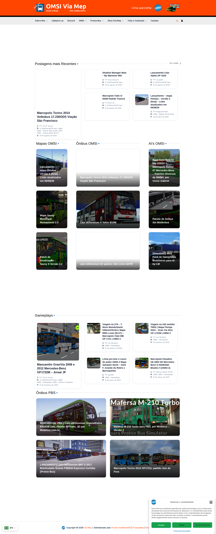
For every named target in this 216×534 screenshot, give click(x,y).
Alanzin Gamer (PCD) (164, 372)
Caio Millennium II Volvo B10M (98, 222)
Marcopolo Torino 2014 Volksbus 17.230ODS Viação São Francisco (57, 116)
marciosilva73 (113, 80)
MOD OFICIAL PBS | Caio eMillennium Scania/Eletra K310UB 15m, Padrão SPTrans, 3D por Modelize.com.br (71, 426)
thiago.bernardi (162, 112)
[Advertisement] (108, 42)
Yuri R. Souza (47, 126)
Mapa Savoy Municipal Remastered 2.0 (49, 219)
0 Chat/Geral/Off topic (48, 128)
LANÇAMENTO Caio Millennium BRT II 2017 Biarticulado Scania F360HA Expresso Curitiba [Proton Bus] (67, 468)
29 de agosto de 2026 (48, 136)
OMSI (81, 21)
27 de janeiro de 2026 (113, 348)
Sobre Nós (40, 21)
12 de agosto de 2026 (161, 85)
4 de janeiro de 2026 (161, 342)
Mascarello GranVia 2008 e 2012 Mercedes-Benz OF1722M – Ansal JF (56, 368)
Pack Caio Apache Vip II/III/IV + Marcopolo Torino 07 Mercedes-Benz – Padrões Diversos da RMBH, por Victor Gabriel (164, 170)
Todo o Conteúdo (136, 21)
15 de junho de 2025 (113, 380)
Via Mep (88, 527)
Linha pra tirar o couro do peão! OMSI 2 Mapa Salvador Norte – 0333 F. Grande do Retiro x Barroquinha (114, 365)
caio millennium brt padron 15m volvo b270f (106, 264)
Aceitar (161, 525)
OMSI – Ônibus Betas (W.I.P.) (48, 133)
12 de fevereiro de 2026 (48, 385)
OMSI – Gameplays (44, 382)
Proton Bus (95, 21)
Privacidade (137, 527)
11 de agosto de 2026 (113, 108)
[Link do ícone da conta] (182, 21)
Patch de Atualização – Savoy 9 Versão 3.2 (51, 260)
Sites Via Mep (114, 21)
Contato (154, 21)
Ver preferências (202, 525)
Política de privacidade (182, 531)
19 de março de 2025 (161, 377)
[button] (211, 502)
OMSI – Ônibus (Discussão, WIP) (49, 131)
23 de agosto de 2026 (113, 85)
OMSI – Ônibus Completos (63, 382)
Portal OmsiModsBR (120, 527)
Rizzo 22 (111, 103)
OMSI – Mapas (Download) (163, 114)
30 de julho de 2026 (161, 117)
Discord (71, 21)
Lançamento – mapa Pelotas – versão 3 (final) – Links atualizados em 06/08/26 (161, 102)
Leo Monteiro (113, 343)
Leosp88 (159, 80)
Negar (181, 525)
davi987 (111, 375)
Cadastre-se (58, 21)
